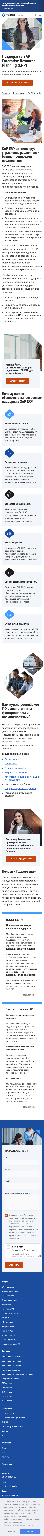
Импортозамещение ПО (11, 1344)
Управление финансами (11, 1357)
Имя (7, 1158)
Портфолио (7, 1464)
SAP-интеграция (8, 1296)
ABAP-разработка (8, 1340)
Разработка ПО (7, 1304)
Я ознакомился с (23, 1226)
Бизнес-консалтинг (9, 1300)
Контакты (5, 1457)
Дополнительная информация (17, 1193)
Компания (6, 1442)
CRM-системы (7, 1387)
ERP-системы (7, 1383)
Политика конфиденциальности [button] (18, 1525)
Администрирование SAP (12, 1291)
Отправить (14, 1264)
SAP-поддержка (8, 1287)
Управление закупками (11, 1370)
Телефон (8, 1169)
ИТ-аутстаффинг (8, 1326)
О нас (4, 1448)
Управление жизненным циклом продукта (18, 1374)
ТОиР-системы (7, 1401)
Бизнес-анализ (13, 759)
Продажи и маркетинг (10, 1379)
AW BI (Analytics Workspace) (12, 1427)
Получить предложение (21, 858)
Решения (6, 1351)
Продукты (7, 1408)
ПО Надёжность (8, 1413)
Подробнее (6, 8)
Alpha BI (5, 1422)
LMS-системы (7, 1396)
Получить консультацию (17, 82)
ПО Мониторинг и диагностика (14, 1418)
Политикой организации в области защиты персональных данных (22, 1218)
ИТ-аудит (5, 1318)
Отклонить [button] (11, 1532)
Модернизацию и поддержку (20, 788)
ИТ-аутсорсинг (7, 1322)
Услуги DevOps (7, 1331)
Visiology (5, 1431)
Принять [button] (30, 1532)
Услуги (5, 1281)
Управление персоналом (11, 1361)
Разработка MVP (8, 1309)
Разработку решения (16, 772)
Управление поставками (11, 1365)
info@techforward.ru (10, 1486)
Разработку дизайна (15, 768)
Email (7, 1181)
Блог (4, 1452)
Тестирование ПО (8, 1335)
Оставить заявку (17, 381)
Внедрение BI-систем (10, 1313)
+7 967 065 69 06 (9, 1477)
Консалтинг (11, 763)
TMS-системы (7, 1392)
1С (3, 1435)
